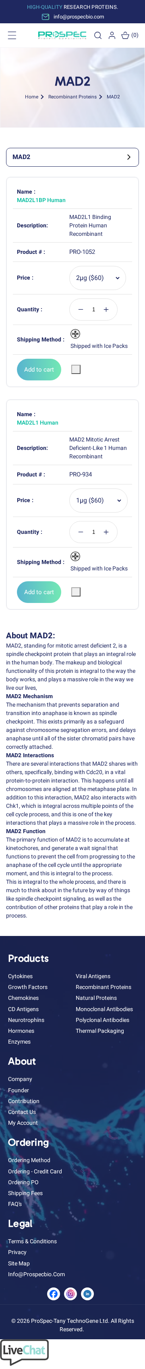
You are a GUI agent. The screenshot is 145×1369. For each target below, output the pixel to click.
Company (20, 1079)
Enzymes (19, 1042)
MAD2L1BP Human (41, 200)
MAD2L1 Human (37, 423)
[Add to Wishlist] (76, 369)
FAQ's (15, 1204)
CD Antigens (23, 1009)
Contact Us (22, 1112)
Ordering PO (23, 1182)
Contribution (23, 1101)
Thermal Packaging (100, 1031)
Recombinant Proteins (72, 96)
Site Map (19, 1263)
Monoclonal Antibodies (104, 1009)
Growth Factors (28, 987)
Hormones (21, 1031)
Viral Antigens (93, 976)
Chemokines (23, 998)
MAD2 (113, 96)
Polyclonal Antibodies (102, 1020)
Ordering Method (29, 1160)
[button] (98, 35)
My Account (23, 1123)
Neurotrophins (26, 1020)
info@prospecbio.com (36, 1274)
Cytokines (20, 976)
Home (31, 96)
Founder (18, 1090)
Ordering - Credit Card (35, 1171)
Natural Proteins (96, 998)
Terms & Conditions (32, 1241)
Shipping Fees (25, 1193)
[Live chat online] (24, 1364)
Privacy (17, 1252)
